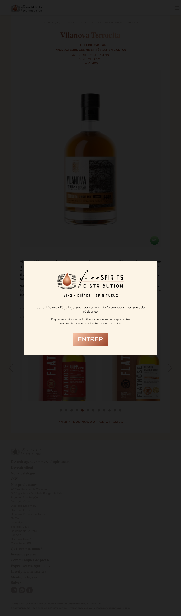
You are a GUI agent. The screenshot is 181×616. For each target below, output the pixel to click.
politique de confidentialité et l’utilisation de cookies (90, 324)
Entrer (90, 339)
